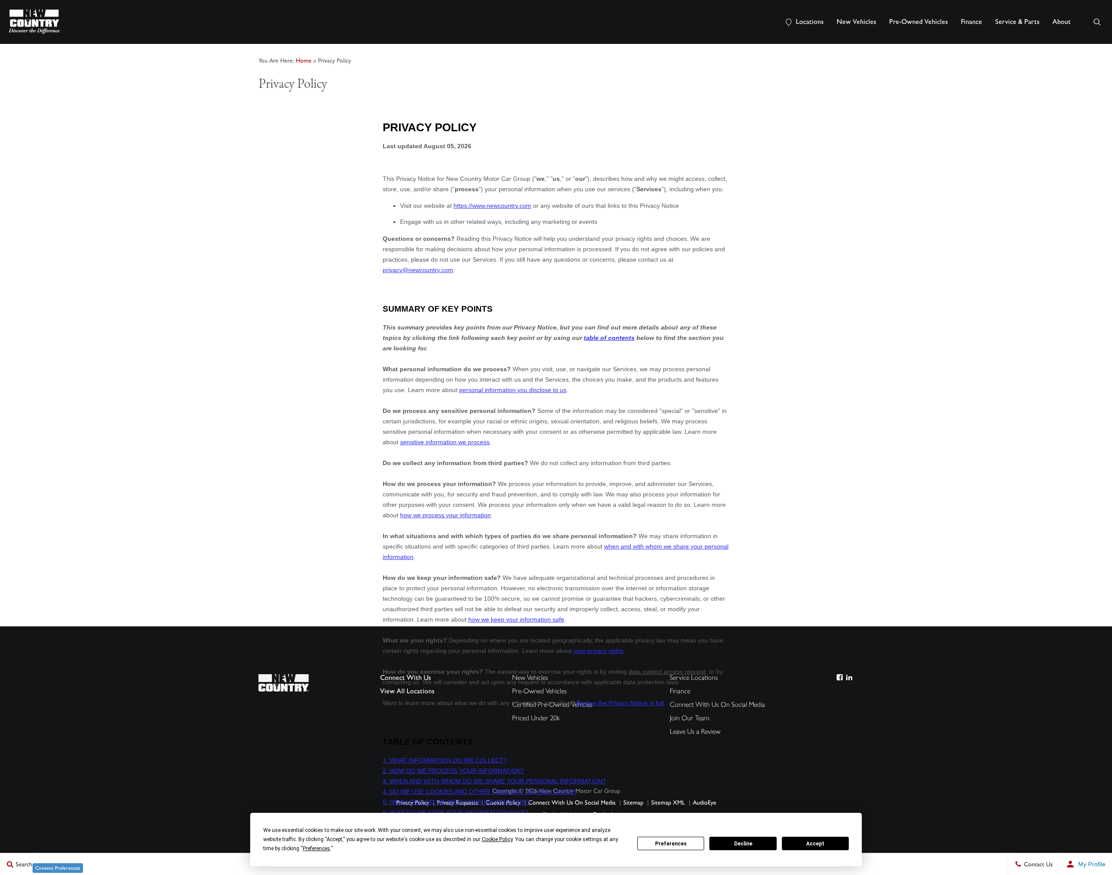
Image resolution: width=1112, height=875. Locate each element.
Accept (815, 844)
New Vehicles (856, 21)
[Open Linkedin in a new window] (849, 677)
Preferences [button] (316, 848)
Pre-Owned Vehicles (918, 21)
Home (303, 60)
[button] (1097, 21)
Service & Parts (1017, 21)
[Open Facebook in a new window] (839, 677)
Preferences (671, 844)
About (1061, 21)
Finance (971, 21)
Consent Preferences (57, 868)
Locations (810, 21)
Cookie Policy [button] (497, 839)
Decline (743, 844)
